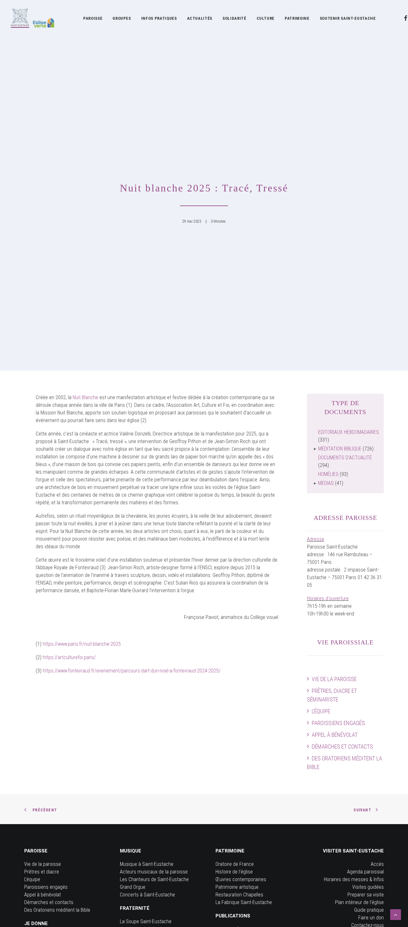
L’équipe (321, 711)
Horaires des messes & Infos (354, 879)
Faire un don (371, 918)
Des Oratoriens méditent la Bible (344, 762)
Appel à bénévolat (335, 734)
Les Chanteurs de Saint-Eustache (154, 879)
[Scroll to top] (395, 914)
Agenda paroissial (365, 872)
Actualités (200, 18)
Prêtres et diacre (41, 872)
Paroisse (92, 18)
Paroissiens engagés (338, 723)
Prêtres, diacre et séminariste (332, 695)
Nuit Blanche (85, 397)
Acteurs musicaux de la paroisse (154, 872)
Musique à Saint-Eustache (146, 864)
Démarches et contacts (342, 746)
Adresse (315, 539)
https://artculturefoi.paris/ (69, 657)
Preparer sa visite (365, 895)
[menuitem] (93, 18)
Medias (326, 483)
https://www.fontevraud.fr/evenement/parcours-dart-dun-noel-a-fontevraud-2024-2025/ (132, 671)
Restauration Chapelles (239, 895)
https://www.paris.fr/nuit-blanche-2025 (82, 644)
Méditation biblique (339, 449)
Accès (377, 864)
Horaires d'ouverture (328, 598)
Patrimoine (297, 18)
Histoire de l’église (234, 872)
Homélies (328, 474)
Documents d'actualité (345, 458)
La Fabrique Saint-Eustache (243, 902)
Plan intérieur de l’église (359, 902)
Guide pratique (369, 910)
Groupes (122, 18)
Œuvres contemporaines (240, 879)
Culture (266, 18)
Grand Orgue (132, 887)
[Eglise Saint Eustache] (33, 18)
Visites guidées (368, 887)
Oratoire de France (234, 864)
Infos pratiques (159, 18)
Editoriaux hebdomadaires (348, 432)
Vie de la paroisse (334, 679)
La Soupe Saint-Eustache (145, 921)
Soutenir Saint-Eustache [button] (348, 18)
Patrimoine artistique (237, 887)
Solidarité (234, 18)
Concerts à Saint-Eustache (147, 895)
